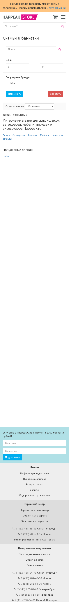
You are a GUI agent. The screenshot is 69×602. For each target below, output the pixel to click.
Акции (6, 135)
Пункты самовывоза (34, 479)
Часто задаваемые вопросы (34, 554)
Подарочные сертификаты (34, 495)
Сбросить (55, 93)
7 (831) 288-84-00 (25, 600)
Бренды (7, 138)
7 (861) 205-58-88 (29, 594)
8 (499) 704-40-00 (31, 578)
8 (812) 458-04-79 (25, 572)
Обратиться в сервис (35, 515)
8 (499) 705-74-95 (31, 534)
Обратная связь (35, 559)
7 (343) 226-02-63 (27, 589)
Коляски (33, 135)
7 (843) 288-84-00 (31, 583)
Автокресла (19, 135)
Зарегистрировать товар (34, 510)
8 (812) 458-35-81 (25, 528)
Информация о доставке (34, 473)
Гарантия (34, 490)
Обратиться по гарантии (34, 521)
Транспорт (57, 135)
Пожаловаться (34, 565)
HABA (12, 83)
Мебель (44, 135)
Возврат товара (34, 484)
